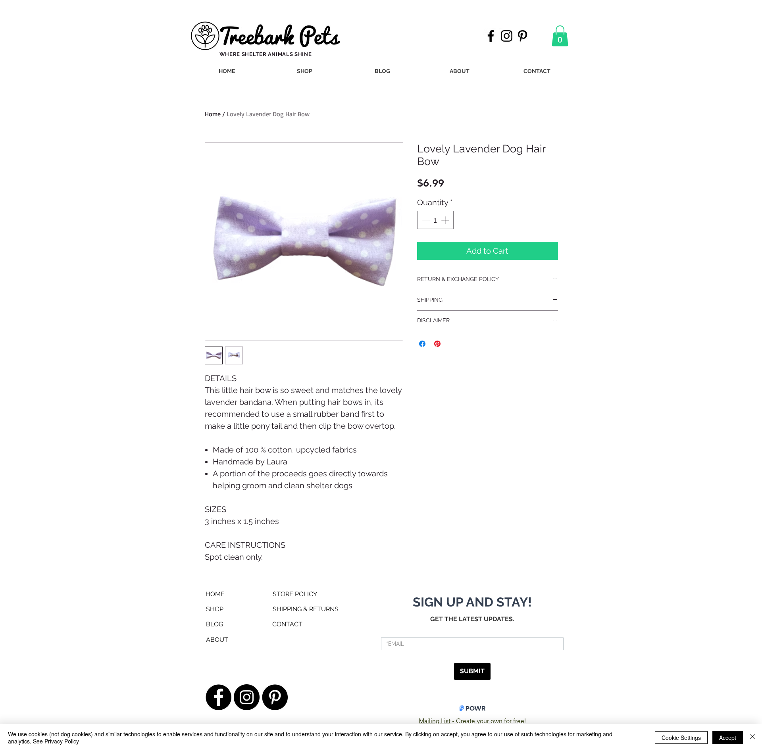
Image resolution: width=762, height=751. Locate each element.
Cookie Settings (681, 737)
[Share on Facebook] (422, 344)
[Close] (752, 737)
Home (213, 114)
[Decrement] (425, 220)
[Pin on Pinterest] (437, 344)
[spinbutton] (435, 220)
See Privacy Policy (56, 741)
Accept (727, 737)
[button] (560, 35)
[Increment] (445, 220)
